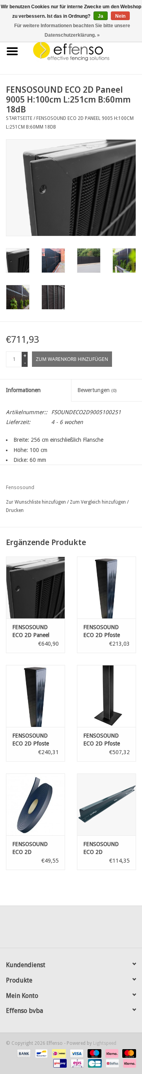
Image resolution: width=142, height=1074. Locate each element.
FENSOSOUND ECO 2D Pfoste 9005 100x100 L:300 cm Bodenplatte (101, 739)
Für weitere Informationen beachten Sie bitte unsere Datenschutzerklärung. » (72, 30)
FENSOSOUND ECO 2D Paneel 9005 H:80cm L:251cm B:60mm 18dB (33, 631)
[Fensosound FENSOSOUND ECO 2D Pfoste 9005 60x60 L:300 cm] (106, 587)
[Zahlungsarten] (23, 1053)
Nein (120, 16)
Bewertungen (96, 390)
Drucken (15, 510)
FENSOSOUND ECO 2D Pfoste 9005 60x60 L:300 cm (105, 631)
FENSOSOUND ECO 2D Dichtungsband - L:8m (32, 848)
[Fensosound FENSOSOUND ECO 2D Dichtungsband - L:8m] (35, 804)
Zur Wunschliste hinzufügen (36, 502)
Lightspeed (104, 1043)
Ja (100, 16)
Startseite (19, 118)
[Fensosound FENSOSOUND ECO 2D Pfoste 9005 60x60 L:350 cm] (35, 696)
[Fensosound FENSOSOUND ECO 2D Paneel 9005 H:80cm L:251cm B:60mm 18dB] (35, 587)
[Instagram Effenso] (99, 929)
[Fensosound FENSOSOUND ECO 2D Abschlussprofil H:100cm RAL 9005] (106, 804)
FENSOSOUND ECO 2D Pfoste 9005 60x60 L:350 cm (34, 739)
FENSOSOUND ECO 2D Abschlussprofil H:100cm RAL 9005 (101, 848)
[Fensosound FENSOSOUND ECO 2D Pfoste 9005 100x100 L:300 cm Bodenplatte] (106, 696)
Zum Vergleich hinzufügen (98, 502)
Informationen (23, 390)
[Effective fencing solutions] (83, 51)
